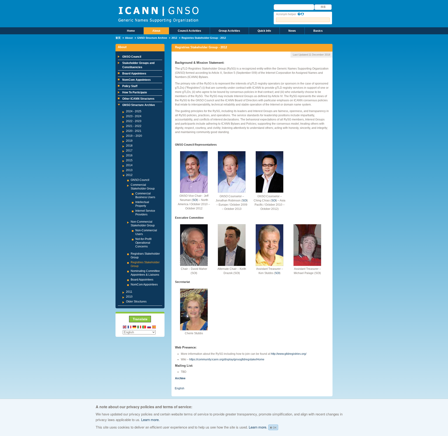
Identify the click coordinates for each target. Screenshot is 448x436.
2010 (129, 296)
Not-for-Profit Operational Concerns (143, 242)
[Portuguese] (144, 326)
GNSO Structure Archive (152, 37)
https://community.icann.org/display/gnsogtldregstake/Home (226, 359)
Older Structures (136, 301)
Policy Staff (129, 86)
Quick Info (264, 30)
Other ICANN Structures (138, 98)
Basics (318, 30)
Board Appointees (134, 73)
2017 (129, 150)
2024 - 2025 (133, 111)
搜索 (323, 6)
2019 (129, 140)
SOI (194, 200)
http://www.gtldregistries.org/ (288, 353)
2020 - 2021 (133, 131)
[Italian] (139, 326)
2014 (129, 165)
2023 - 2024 (133, 116)
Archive (180, 378)
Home (131, 30)
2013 (129, 170)
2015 (129, 160)
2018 (129, 145)
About (156, 30)
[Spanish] (154, 326)
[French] (130, 326)
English (179, 388)
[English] (125, 326)
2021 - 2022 (133, 126)
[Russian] (149, 326)
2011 (129, 291)
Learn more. (150, 419)
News (292, 30)
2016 (129, 155)
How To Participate (134, 92)
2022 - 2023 (133, 121)
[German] (135, 326)
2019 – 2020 (134, 135)
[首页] (158, 14)
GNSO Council (131, 56)
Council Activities (189, 30)
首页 (118, 37)
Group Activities (229, 30)
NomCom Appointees (136, 79)
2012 (174, 37)
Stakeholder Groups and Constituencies (138, 65)
